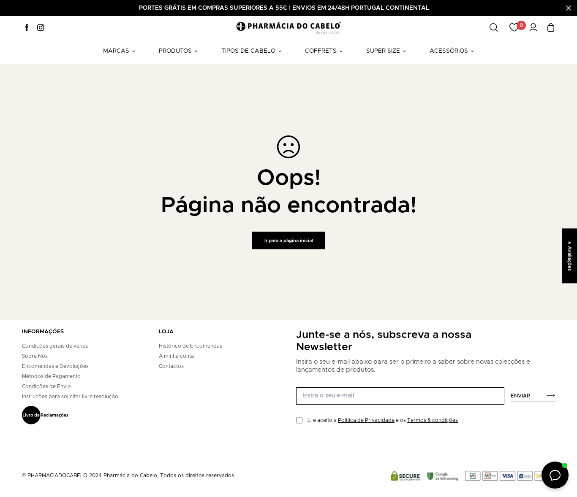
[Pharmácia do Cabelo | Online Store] (288, 27)
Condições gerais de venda (55, 345)
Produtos (175, 51)
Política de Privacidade (366, 420)
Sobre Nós (35, 356)
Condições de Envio (46, 386)
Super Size (383, 51)
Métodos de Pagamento (51, 376)
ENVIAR (520, 395)
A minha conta (176, 356)
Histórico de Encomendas (190, 345)
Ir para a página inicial (288, 240)
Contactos (171, 366)
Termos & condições (432, 420)
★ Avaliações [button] (569, 255)
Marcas (116, 51)
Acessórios (449, 51)
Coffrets (321, 51)
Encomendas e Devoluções (55, 366)
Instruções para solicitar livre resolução (70, 396)
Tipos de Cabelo (248, 51)
